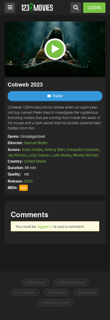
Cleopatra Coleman (83, 149)
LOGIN (94, 7)
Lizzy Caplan (39, 154)
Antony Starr (55, 149)
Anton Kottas (32, 149)
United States (35, 161)
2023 (28, 180)
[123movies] (37, 7)
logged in (45, 226)
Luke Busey (61, 154)
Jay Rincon (17, 154)
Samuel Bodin (36, 142)
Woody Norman (86, 154)
